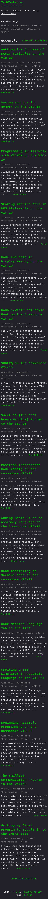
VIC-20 (38, 26)
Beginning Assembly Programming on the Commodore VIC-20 (18, 727)
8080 (5, 839)
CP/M (5, 29)
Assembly (18, 29)
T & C (16, 892)
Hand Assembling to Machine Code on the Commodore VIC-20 (19, 575)
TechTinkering (12, 2)
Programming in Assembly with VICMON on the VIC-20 (23, 155)
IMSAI (31, 839)
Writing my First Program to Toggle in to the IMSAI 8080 (23, 830)
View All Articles (34, 40)
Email (36, 11)
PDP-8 (5, 32)
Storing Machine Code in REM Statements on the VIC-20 (23, 208)
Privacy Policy (32, 892)
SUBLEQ (38, 376)
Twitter (5, 11)
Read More (7, 92)
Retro (5, 26)
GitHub (28, 895)
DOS (32, 789)
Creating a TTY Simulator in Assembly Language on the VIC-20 (22, 674)
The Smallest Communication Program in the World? (21, 780)
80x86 (5, 789)
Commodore (34, 29)
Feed (27, 11)
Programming (21, 26)
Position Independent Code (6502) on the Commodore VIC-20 (20, 469)
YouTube (17, 11)
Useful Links (8, 14)
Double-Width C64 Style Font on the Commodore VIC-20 (22, 314)
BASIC (21, 63)
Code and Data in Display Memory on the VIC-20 (21, 261)
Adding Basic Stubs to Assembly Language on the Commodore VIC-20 (21, 522)
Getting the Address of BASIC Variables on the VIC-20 (22, 54)
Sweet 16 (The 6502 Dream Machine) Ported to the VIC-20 (21, 419)
